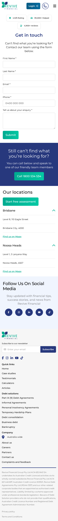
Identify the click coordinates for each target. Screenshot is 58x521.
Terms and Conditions (12, 516)
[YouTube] (39, 312)
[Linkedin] (11, 358)
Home (5, 368)
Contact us (8, 457)
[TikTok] (49, 312)
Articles (6, 388)
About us (7, 442)
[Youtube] (17, 358)
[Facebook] (8, 312)
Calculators (8, 383)
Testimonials (9, 378)
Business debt (10, 422)
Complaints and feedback (16, 462)
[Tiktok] (21, 358)
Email (6, 84)
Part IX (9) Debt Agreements (18, 397)
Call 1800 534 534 (29, 176)
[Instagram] (19, 312)
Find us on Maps (12, 236)
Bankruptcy (8, 427)
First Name (9, 58)
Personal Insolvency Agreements (20, 407)
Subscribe (48, 349)
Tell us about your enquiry (17, 110)
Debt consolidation (12, 417)
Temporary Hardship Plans (16, 412)
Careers (6, 447)
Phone (7, 97)
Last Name (9, 71)
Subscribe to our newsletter (15, 343)
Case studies (9, 373)
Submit (11, 135)
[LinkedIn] (29, 312)
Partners (6, 452)
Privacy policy (8, 511)
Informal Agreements (14, 402)
